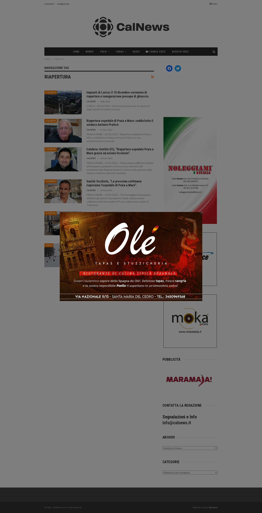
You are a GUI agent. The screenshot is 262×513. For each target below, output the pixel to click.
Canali (120, 51)
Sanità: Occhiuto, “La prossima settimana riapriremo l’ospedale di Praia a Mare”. (114, 183)
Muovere (213, 507)
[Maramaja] (189, 380)
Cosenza (50, 213)
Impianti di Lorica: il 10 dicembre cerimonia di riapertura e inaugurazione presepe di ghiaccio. (117, 94)
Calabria (51, 92)
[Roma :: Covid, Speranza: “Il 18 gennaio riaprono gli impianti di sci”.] (63, 255)
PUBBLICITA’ (63, 4)
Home (76, 51)
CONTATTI (49, 4)
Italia (103, 51)
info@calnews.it (177, 422)
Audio (136, 51)
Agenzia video (180, 51)
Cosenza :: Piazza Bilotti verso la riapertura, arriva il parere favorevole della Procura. (120, 215)
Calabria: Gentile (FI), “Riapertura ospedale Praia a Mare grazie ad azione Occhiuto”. (120, 151)
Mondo (90, 51)
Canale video (158, 51)
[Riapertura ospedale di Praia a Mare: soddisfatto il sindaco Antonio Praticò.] (63, 131)
